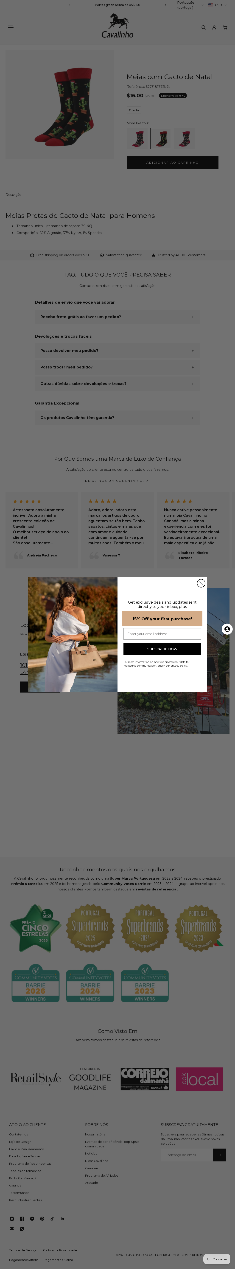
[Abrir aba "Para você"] (227, 629)
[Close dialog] (201, 583)
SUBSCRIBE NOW (162, 649)
